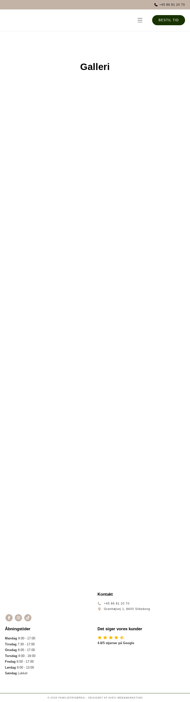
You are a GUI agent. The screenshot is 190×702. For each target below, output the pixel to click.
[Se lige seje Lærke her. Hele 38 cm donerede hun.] (119, 320)
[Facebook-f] (9, 618)
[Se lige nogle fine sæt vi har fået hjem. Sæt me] (119, 276)
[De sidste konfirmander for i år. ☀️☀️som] (42, 408)
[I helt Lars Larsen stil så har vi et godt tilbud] (119, 143)
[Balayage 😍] (119, 540)
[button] (140, 20)
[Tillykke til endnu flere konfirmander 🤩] (119, 496)
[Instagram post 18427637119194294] (42, 143)
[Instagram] (18, 618)
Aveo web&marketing (125, 697)
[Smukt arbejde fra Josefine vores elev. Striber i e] (119, 232)
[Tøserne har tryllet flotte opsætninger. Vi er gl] (42, 188)
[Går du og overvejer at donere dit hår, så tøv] (42, 364)
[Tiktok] (28, 618)
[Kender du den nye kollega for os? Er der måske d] (42, 232)
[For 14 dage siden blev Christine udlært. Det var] (42, 496)
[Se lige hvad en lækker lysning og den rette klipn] (119, 452)
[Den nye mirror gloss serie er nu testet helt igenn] (42, 320)
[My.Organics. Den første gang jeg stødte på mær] (119, 188)
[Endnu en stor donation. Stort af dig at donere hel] (119, 364)
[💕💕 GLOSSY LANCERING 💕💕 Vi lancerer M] (119, 408)
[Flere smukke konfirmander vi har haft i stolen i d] (42, 540)
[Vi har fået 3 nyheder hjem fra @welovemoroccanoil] (42, 276)
